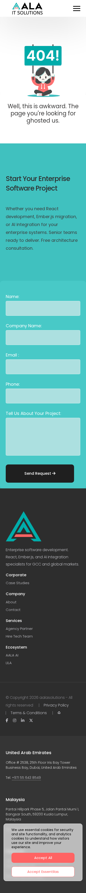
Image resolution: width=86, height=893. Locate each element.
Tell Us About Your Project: (33, 413)
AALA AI (12, 655)
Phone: (13, 384)
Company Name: (24, 326)
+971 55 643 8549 (26, 777)
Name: (12, 297)
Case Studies (17, 582)
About (11, 602)
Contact (13, 609)
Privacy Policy (56, 705)
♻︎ (59, 713)
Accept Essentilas (43, 871)
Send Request (38, 473)
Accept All (43, 857)
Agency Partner (19, 628)
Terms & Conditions (29, 713)
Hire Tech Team (19, 636)
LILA (9, 662)
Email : (12, 355)
